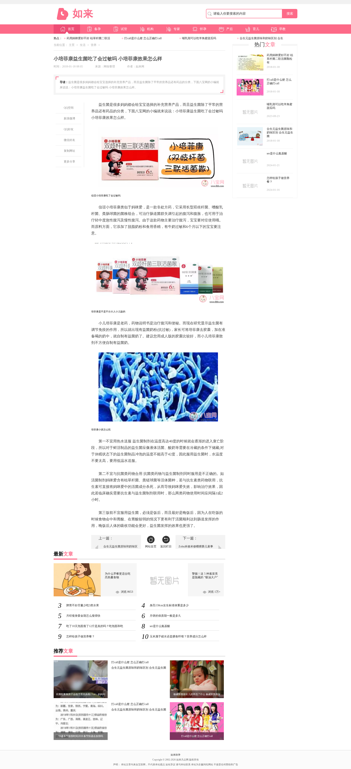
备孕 (97, 29)
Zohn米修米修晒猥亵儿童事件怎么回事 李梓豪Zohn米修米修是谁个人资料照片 (196, 549)
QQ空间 (69, 107)
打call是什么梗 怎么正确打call (143, 38)
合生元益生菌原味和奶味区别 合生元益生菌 (138, 667)
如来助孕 (175, 754)
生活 (83, 45)
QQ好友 (69, 129)
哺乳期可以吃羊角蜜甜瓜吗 (199, 38)
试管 (124, 29)
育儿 (256, 29)
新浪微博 (69, 118)
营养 (93, 45)
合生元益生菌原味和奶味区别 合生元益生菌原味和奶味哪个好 (120, 549)
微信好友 (69, 140)
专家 (176, 29)
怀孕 (203, 29)
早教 (282, 29)
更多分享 (69, 161)
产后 (229, 29)
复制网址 (69, 150)
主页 (72, 45)
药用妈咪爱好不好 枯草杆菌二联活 (88, 38)
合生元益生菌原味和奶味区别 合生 (261, 38)
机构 (150, 29)
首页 (71, 29)
